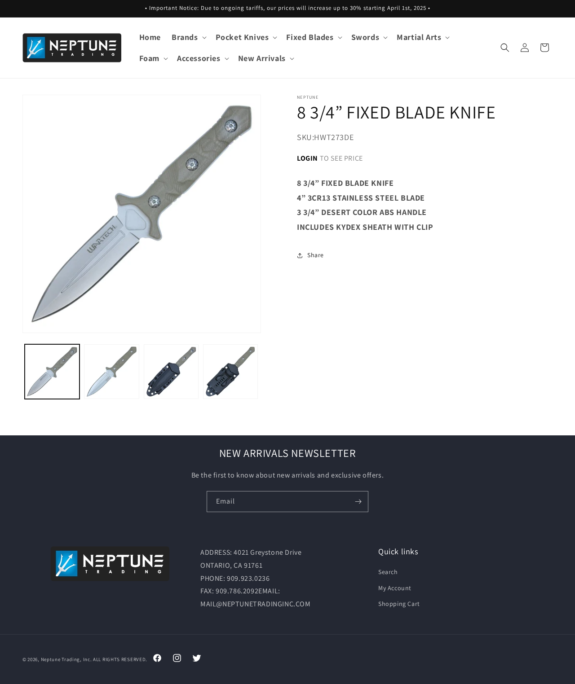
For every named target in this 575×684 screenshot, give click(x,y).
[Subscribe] (358, 501)
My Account (394, 588)
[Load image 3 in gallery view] (171, 371)
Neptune (51, 659)
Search (388, 572)
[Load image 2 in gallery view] (111, 371)
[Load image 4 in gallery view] (230, 371)
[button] (188, 37)
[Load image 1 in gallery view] (52, 371)
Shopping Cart (399, 604)
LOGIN (307, 157)
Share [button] (315, 255)
